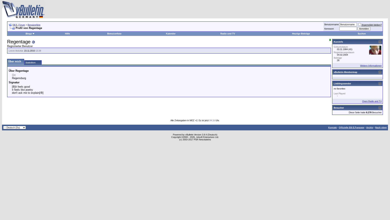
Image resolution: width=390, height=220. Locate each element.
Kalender (171, 33)
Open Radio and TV (372, 101)
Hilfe (67, 33)
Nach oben (381, 127)
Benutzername (331, 24)
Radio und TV (227, 33)
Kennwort (329, 29)
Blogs (29, 33)
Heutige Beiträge (301, 33)
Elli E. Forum (19, 25)
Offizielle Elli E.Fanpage (351, 127)
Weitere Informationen (371, 65)
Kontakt (332, 127)
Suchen (362, 33)
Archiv (369, 127)
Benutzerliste (34, 25)
